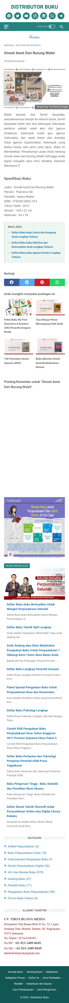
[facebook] (9, 16)
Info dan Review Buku (26, 872)
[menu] (6, 26)
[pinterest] (42, 282)
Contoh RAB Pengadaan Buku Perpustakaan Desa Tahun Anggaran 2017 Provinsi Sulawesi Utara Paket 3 (31, 733)
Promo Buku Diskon (23, 898)
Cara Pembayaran (23, 989)
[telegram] (60, 16)
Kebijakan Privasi (15, 977)
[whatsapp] (52, 16)
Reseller (18, 983)
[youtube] (26, 16)
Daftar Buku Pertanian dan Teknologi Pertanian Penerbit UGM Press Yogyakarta (31, 761)
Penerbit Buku (20, 885)
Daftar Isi (34, 977)
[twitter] (17, 16)
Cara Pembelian (52, 977)
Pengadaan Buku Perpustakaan (31, 892)
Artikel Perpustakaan (23, 846)
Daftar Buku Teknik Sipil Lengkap (29, 627)
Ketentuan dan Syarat (39, 983)
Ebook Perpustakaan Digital (29, 866)
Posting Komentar (14, 61)
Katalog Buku (19, 879)
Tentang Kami (34, 971)
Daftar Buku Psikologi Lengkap (27, 710)
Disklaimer (52, 971)
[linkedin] (43, 16)
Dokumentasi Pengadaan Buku (30, 859)
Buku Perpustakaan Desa (27, 853)
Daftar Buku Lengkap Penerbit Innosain (33, 669)
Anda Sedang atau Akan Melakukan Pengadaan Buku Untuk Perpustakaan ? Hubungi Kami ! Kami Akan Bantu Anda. (33, 650)
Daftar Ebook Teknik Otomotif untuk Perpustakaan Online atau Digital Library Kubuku (33, 811)
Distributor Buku (34, 7)
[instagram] (34, 16)
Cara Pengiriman (46, 989)
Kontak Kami (15, 971)
